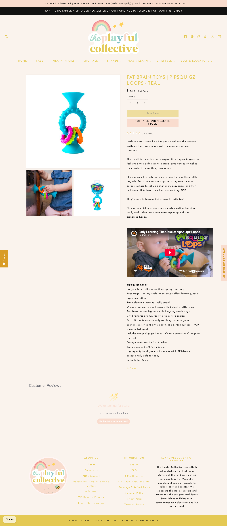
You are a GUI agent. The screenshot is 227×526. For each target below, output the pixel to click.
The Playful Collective (94, 521)
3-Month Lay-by (134, 476)
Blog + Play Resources (91, 503)
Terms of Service (134, 505)
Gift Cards (91, 492)
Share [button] (133, 368)
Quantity (131, 97)
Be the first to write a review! (113, 421)
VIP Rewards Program (91, 497)
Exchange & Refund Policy (134, 487)
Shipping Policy (134, 493)
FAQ (134, 470)
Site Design (120, 521)
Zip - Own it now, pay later (134, 482)
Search (134, 465)
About (91, 465)
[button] (6, 36)
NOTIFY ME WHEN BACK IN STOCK (152, 122)
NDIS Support (91, 476)
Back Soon (153, 113)
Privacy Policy (134, 499)
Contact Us (91, 470)
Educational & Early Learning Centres (91, 484)
